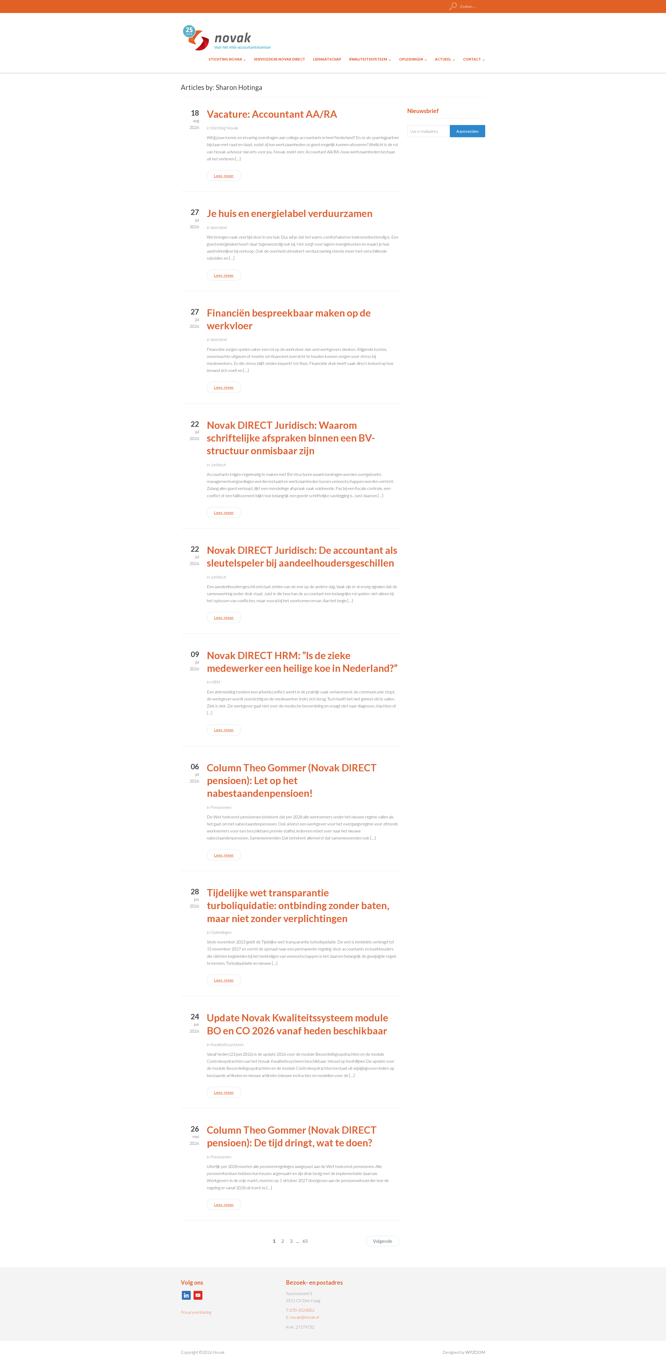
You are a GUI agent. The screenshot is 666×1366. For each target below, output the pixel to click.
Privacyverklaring (196, 1312)
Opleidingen (221, 932)
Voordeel (218, 227)
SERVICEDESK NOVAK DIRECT (279, 59)
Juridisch (218, 464)
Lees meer (224, 175)
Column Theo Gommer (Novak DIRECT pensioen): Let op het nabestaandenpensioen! (292, 780)
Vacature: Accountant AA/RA (272, 114)
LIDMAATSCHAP (327, 59)
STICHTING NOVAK (225, 59)
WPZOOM (475, 1352)
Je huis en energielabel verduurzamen (290, 213)
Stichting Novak (224, 127)
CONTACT (472, 59)
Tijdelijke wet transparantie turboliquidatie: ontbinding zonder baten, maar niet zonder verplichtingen (298, 905)
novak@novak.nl (304, 1317)
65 (305, 1241)
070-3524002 (302, 1310)
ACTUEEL (443, 59)
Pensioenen (220, 807)
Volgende (382, 1241)
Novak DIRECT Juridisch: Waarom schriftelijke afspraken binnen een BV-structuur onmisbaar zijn (291, 438)
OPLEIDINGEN (411, 59)
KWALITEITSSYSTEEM (368, 59)
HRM (215, 681)
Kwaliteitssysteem (227, 1044)
